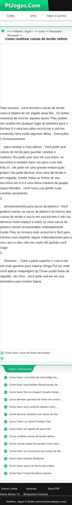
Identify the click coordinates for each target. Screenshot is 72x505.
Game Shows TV (10, 494)
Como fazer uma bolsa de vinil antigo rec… (34, 377)
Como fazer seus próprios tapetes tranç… (33, 406)
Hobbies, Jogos (22, 31)
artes (33, 15)
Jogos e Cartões (56, 15)
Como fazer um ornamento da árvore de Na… (36, 451)
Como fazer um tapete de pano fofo (30, 428)
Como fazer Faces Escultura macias (30, 473)
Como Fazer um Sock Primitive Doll (30, 421)
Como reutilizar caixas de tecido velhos (32, 436)
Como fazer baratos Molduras (27, 458)
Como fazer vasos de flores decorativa (28, 352)
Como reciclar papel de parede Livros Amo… (35, 443)
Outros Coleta (9, 488)
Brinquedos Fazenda (35, 494)
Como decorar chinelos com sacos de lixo (34, 414)
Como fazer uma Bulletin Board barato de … (35, 384)
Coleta (10, 15)
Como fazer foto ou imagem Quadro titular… (35, 392)
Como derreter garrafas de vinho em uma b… (36, 399)
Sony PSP (53, 488)
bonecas (31, 488)
